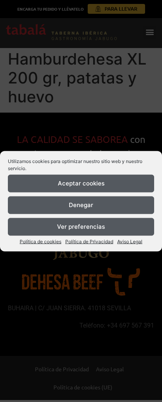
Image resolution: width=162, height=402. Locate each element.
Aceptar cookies (81, 183)
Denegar (81, 205)
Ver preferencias (81, 226)
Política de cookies (40, 241)
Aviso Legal (129, 241)
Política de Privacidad (89, 241)
